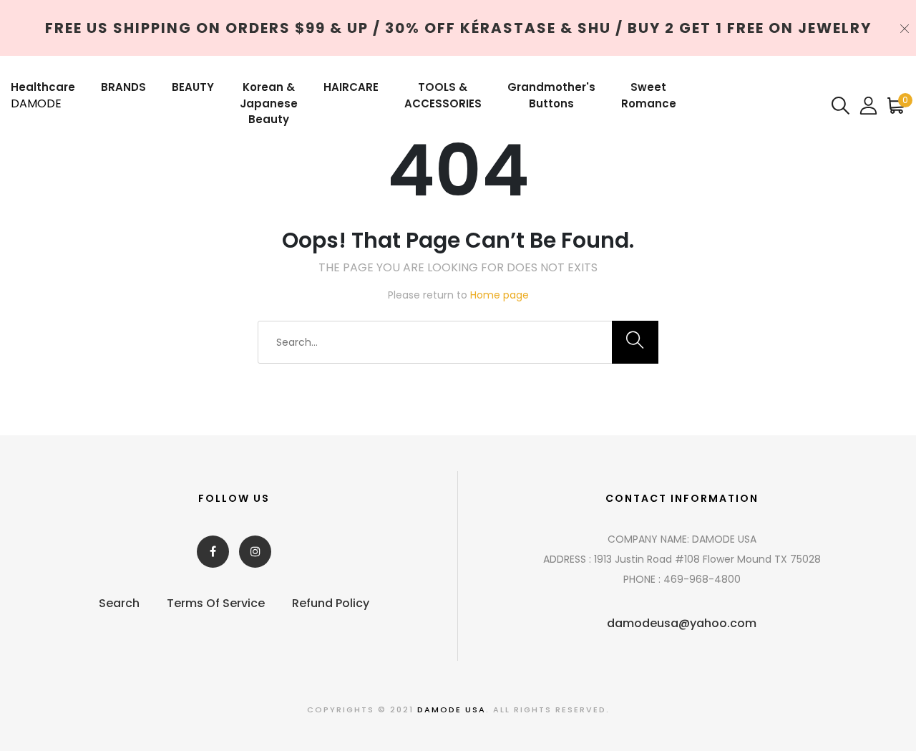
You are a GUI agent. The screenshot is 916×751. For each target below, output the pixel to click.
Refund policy (330, 603)
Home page (499, 295)
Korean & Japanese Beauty (269, 103)
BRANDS (123, 87)
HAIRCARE (351, 87)
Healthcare (43, 87)
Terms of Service (216, 603)
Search (119, 603)
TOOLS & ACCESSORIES (443, 95)
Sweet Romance (648, 95)
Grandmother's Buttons (551, 95)
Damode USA (451, 709)
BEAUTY (193, 87)
